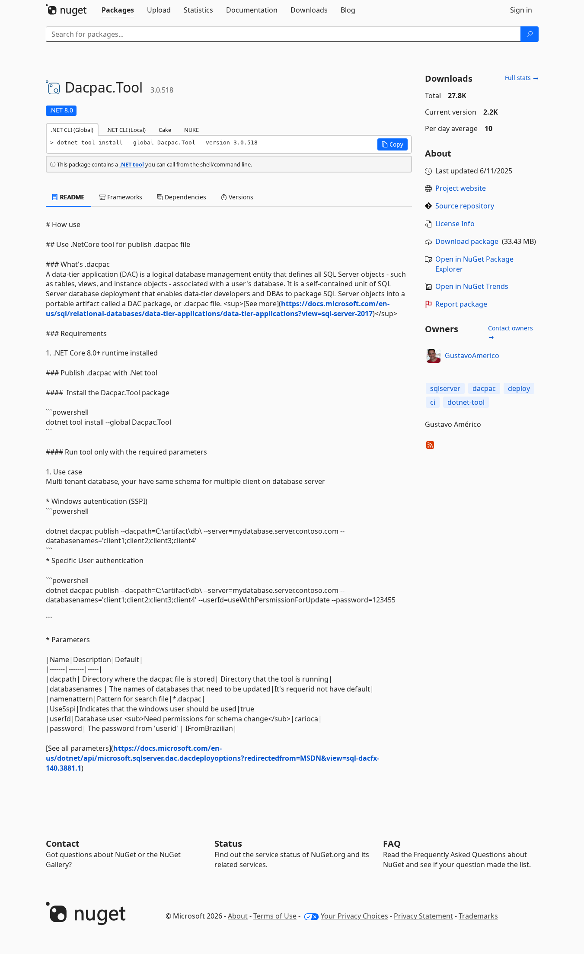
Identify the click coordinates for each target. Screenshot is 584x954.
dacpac (484, 388)
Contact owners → (510, 332)
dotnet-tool (466, 402)
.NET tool (131, 164)
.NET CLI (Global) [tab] (72, 130)
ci (432, 402)
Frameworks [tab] (123, 197)
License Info (455, 223)
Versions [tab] (240, 197)
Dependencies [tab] (184, 197)
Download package (466, 241)
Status (228, 843)
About (238, 916)
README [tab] (71, 197)
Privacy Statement (423, 916)
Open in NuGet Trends (471, 286)
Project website (460, 188)
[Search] (529, 34)
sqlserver (445, 388)
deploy (519, 388)
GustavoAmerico (472, 355)
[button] (392, 144)
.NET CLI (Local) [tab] (126, 130)
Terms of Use (275, 916)
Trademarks (478, 916)
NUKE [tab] (191, 130)
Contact (63, 843)
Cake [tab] (165, 130)
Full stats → (522, 78)
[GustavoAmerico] (433, 356)
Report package (461, 304)
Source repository (464, 206)
